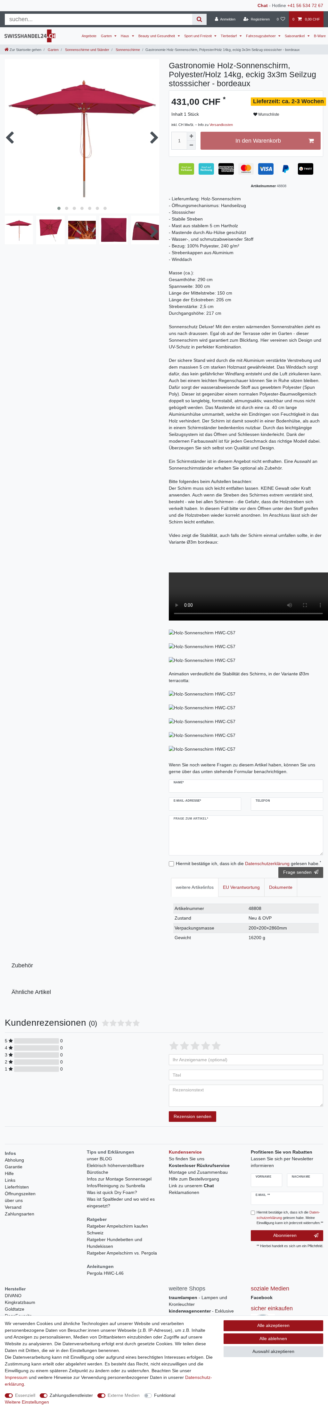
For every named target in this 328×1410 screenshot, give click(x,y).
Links (10, 1180)
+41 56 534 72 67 (305, 5)
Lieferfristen (17, 1186)
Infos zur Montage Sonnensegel (119, 1178)
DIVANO (13, 1295)
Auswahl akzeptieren (273, 1351)
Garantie (13, 1166)
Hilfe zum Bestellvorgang (194, 1178)
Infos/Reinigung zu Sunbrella (116, 1185)
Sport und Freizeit (198, 36)
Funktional (164, 1395)
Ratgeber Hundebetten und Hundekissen (114, 1243)
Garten (107, 36)
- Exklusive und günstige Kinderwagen (201, 1314)
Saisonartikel (295, 36)
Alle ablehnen (273, 1338)
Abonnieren (285, 1235)
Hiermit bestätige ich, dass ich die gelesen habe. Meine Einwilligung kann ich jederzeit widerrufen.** (290, 1217)
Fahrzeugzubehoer (261, 36)
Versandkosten (221, 125)
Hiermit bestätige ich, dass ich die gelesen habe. (248, 863)
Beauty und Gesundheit (157, 36)
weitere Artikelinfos (195, 887)
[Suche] (199, 19)
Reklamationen (184, 1192)
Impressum (16, 1377)
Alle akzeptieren (273, 1325)
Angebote (89, 36)
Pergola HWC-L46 (105, 1273)
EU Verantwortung (241, 887)
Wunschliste (268, 114)
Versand (13, 1207)
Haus (125, 36)
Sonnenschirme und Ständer (86, 50)
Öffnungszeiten (20, 1193)
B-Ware (320, 36)
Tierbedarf (229, 36)
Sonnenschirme (127, 50)
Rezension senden (192, 1116)
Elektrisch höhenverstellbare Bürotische (115, 1169)
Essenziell (25, 1395)
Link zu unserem (191, 1185)
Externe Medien (124, 1395)
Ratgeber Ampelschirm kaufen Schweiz (117, 1229)
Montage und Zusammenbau (198, 1172)
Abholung (14, 1160)
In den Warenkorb (258, 141)
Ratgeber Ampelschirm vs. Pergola (122, 1253)
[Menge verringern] (191, 145)
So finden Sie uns (186, 1158)
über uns (14, 1200)
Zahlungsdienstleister (71, 1395)
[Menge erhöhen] (191, 136)
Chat (263, 5)
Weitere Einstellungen (27, 1402)
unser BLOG (99, 1158)
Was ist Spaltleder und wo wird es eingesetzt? (121, 1202)
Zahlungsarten (19, 1213)
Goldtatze (14, 1309)
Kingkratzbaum (20, 1302)
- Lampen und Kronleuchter (198, 1301)
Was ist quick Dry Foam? (112, 1192)
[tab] (194, 887)
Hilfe (9, 1173)
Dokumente (280, 887)
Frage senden (297, 872)
